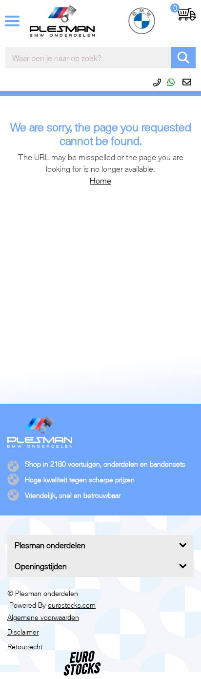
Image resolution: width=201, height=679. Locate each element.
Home (100, 180)
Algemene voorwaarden (43, 617)
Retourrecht (24, 646)
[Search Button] (183, 57)
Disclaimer (23, 632)
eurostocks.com (72, 605)
